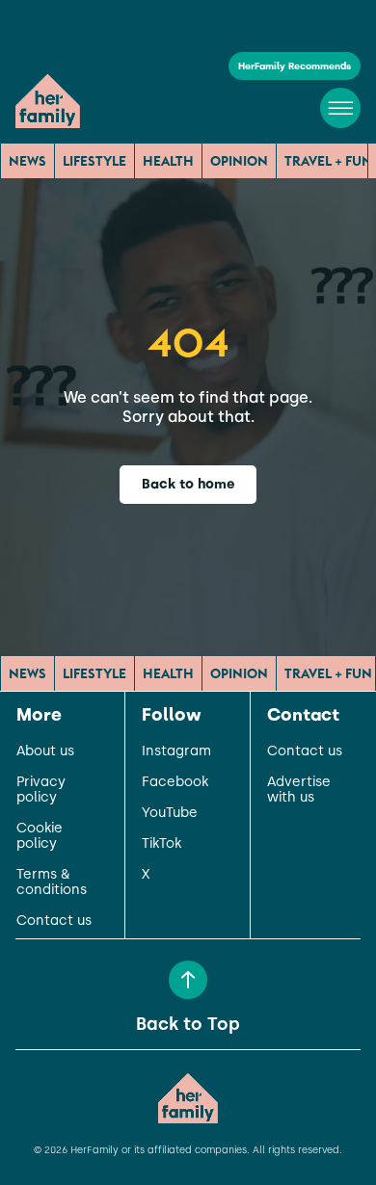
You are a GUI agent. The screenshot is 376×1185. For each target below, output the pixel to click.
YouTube (170, 813)
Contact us (54, 921)
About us (45, 751)
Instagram (176, 751)
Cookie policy (39, 836)
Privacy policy (41, 790)
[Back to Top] (188, 980)
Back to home (188, 484)
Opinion (239, 161)
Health (168, 161)
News (27, 161)
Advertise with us (299, 790)
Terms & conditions (51, 882)
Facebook (175, 782)
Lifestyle (94, 161)
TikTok (161, 844)
